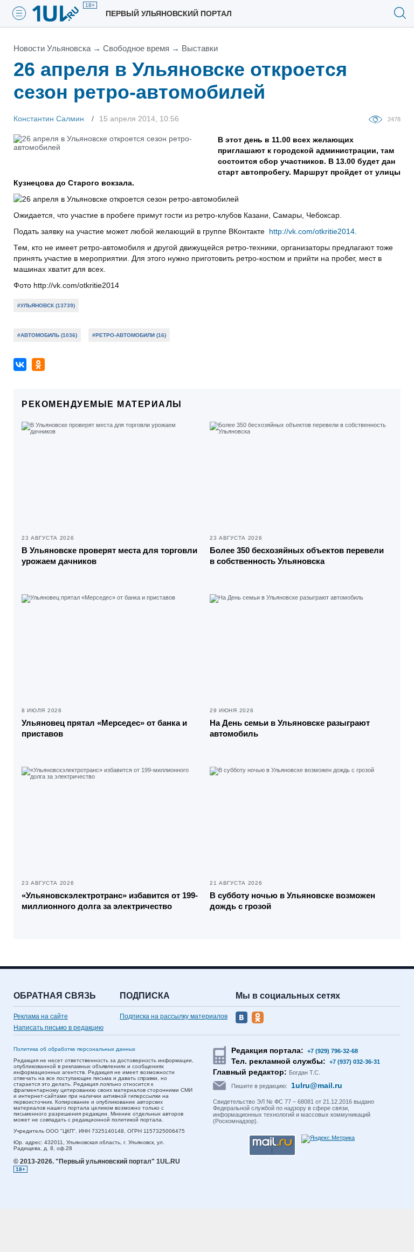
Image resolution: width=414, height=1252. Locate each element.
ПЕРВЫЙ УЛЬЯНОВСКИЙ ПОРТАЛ (169, 13)
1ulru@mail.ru (316, 1085)
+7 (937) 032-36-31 (354, 1061)
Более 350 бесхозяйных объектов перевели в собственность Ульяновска (297, 556)
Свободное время (136, 48)
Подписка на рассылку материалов (173, 1016)
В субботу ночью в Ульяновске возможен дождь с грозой (292, 901)
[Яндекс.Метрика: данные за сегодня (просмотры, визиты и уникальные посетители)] (328, 1138)
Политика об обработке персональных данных (74, 1049)
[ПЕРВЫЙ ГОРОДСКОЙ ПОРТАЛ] (62, 13)
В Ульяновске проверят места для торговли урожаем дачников (109, 556)
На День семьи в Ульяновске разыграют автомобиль (290, 728)
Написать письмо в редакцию (58, 1027)
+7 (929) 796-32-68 (332, 1051)
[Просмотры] (378, 118)
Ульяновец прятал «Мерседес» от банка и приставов (104, 728)
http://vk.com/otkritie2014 (312, 231)
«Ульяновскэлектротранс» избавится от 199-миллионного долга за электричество (110, 901)
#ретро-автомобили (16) (129, 335)
